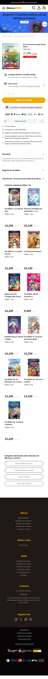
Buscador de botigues (23, 523)
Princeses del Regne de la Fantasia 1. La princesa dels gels (33, 211)
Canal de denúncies (23, 572)
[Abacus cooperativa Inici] (14, 9)
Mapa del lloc (24, 630)
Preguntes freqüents (23, 561)
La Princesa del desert (32, 251)
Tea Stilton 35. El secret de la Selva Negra (33, 338)
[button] (39, 8)
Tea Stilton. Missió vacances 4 (31, 295)
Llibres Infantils (7, 36)
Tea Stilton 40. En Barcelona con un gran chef (13, 382)
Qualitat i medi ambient (23, 521)
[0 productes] (44, 9)
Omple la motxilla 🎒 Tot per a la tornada (24, 2)
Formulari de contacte (23, 591)
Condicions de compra (23, 564)
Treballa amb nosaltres (23, 526)
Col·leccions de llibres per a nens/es (24, 36)
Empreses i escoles (23, 529)
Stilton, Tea (26, 49)
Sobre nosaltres (23, 518)
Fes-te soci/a (23, 545)
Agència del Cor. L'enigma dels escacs (13, 295)
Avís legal (23, 575)
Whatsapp (23, 594)
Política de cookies (23, 569)
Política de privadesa (23, 567)
